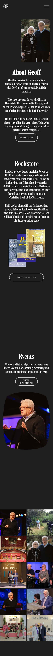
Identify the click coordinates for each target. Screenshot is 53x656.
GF (5, 6)
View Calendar (26, 381)
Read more (27, 137)
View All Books (26, 277)
